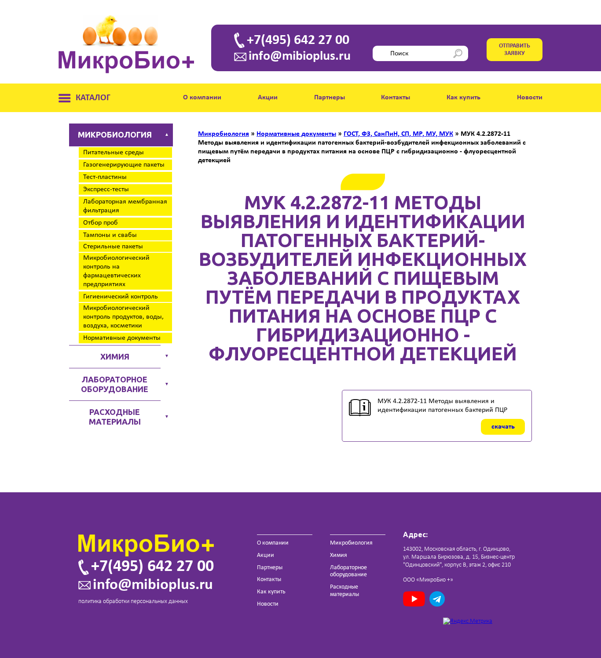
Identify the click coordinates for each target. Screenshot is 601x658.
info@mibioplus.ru (300, 56)
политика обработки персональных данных (133, 601)
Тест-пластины (105, 177)
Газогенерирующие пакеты (124, 164)
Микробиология (115, 134)
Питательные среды (113, 152)
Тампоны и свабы (110, 235)
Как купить (463, 97)
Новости (529, 97)
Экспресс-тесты (106, 189)
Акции (268, 97)
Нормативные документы (122, 338)
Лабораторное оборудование (114, 384)
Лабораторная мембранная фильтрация (125, 206)
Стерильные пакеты (113, 246)
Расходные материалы (115, 416)
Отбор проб (100, 222)
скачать (503, 426)
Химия (114, 356)
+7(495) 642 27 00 (298, 40)
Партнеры (329, 97)
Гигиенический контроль (120, 296)
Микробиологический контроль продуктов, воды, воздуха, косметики (123, 317)
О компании (202, 97)
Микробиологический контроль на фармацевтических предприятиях (116, 271)
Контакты (395, 97)
